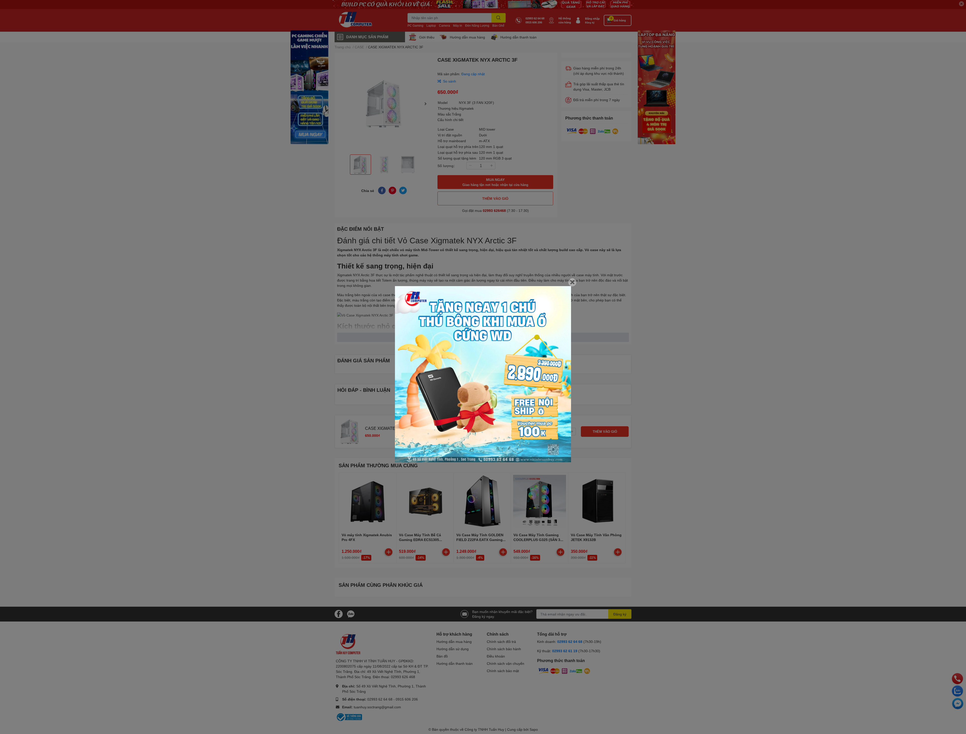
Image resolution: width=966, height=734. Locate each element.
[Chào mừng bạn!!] (483, 374)
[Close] (572, 282)
